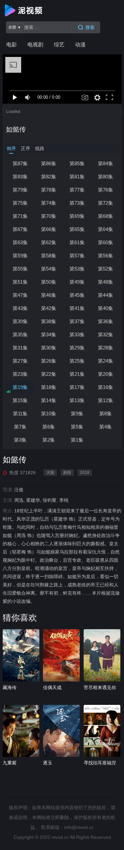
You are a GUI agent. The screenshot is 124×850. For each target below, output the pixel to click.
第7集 (20, 426)
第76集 (105, 190)
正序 (25, 148)
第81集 (77, 176)
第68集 (105, 216)
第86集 (48, 163)
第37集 (77, 321)
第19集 (20, 387)
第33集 (77, 334)
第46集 (48, 295)
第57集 (77, 255)
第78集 (48, 190)
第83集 (20, 176)
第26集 (48, 361)
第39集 (20, 321)
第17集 (77, 387)
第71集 (20, 216)
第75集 (20, 203)
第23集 (20, 374)
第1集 (77, 440)
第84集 (105, 163)
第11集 (20, 413)
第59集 (20, 255)
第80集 (105, 176)
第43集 (20, 308)
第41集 (77, 308)
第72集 (105, 203)
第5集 (77, 426)
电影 (11, 44)
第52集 (105, 268)
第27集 (20, 361)
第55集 (20, 268)
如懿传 (16, 129)
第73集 (77, 203)
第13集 (77, 400)
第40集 (105, 308)
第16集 (105, 387)
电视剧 (35, 44)
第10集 (48, 413)
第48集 (105, 282)
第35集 (20, 334)
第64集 (105, 229)
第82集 (48, 176)
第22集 (48, 374)
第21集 (77, 374)
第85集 (77, 163)
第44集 (105, 295)
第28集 (105, 347)
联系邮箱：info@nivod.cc (67, 827)
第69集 (77, 216)
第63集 (20, 242)
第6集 (48, 426)
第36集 (105, 321)
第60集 (105, 242)
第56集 (105, 255)
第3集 (20, 440)
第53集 (77, 268)
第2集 (48, 440)
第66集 (48, 229)
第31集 (20, 347)
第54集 (48, 268)
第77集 (77, 190)
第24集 (105, 361)
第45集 (77, 295)
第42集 (48, 308)
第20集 (105, 374)
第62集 (48, 242)
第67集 (20, 229)
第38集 (48, 321)
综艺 (59, 44)
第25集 (77, 361)
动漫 (80, 44)
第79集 (20, 190)
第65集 (77, 229)
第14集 (48, 400)
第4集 (105, 426)
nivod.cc (60, 837)
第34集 (48, 334)
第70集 (48, 216)
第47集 (20, 295)
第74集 (48, 203)
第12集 (105, 400)
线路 (39, 148)
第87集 (20, 163)
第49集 (77, 282)
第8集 (105, 413)
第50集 (48, 282)
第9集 (77, 413)
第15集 (20, 400)
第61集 (77, 242)
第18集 (48, 387)
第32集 (105, 334)
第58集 (48, 255)
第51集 (20, 282)
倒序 (11, 148)
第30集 (48, 347)
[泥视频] (24, 10)
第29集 (77, 347)
